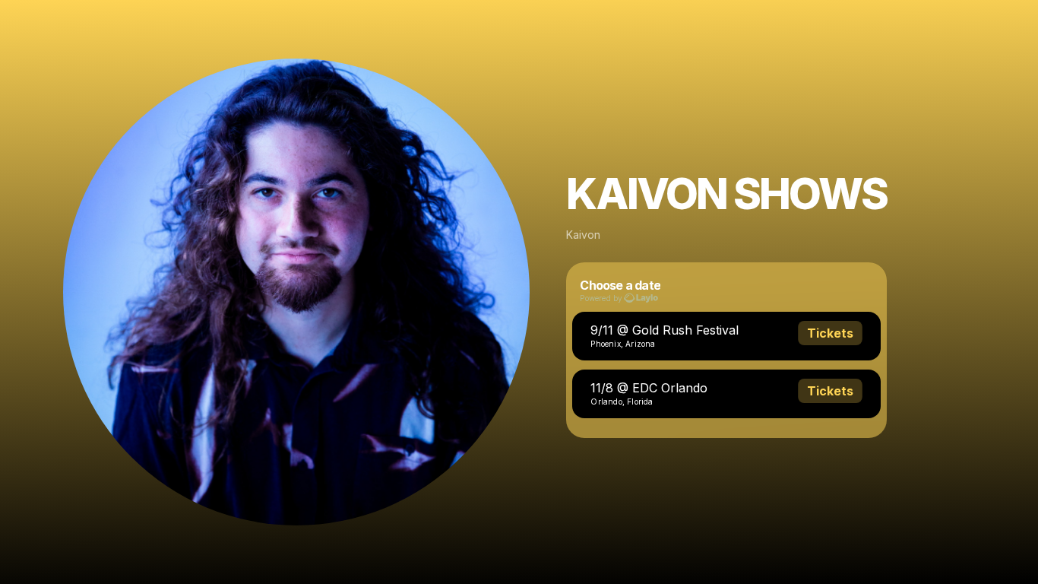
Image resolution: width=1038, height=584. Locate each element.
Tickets (830, 333)
